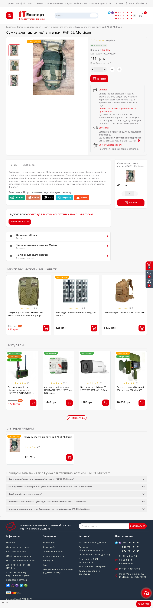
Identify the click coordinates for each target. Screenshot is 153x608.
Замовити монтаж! (54, 3)
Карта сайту (50, 547)
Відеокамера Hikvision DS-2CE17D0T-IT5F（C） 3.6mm (94, 388)
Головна (10, 27)
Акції (45, 565)
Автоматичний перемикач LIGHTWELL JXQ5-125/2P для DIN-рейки (58, 390)
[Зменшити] (92, 69)
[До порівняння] (119, 69)
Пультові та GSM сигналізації (88, 560)
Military (106, 50)
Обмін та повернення (19, 556)
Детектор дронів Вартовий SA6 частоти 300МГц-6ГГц (130, 388)
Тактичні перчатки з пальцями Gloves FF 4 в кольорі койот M (123, 314)
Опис (14, 164)
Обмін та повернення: (110, 144)
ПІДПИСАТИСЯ (137, 526)
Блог (30, 3)
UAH (119, 3)
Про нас (10, 3)
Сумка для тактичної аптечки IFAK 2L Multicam (48, 436)
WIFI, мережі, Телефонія (92, 566)
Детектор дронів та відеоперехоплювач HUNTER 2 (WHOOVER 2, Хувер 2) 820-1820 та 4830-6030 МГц (21, 393)
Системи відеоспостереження (91, 548)
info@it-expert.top (129, 568)
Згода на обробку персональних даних (18, 574)
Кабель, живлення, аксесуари (89, 572)
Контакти (39, 3)
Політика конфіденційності (22, 560)
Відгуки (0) (29, 164)
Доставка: (104, 127)
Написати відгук (19, 221)
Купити (144, 604)
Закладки (48, 560)
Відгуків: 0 (110, 40)
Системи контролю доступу (94, 554)
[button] (14, 42)
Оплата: (103, 89)
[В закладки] (112, 69)
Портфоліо (21, 3)
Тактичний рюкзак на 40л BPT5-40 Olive (76, 312)
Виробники (49, 542)
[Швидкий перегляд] (48, 289)
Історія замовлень (53, 556)
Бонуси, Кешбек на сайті (76, 3)
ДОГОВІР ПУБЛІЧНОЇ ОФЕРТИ (18, 566)
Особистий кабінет (136, 3)
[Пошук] (94, 15)
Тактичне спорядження (92, 542)
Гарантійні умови (16, 551)
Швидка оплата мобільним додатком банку (58, 571)
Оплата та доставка (17, 547)
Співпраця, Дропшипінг (100, 3)
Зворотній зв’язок (16, 579)
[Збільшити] (105, 69)
